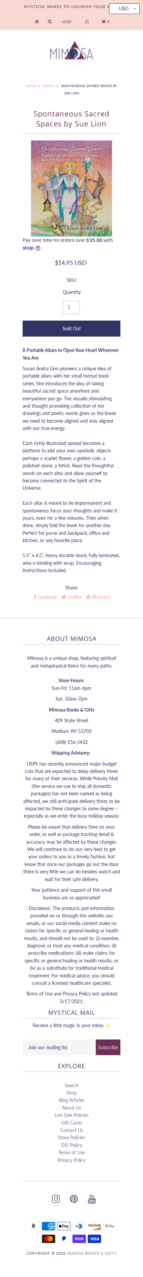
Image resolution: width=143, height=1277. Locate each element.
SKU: (72, 280)
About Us (71, 1108)
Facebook (46, 597)
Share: (71, 587)
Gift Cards (71, 1123)
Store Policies (71, 1137)
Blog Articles (71, 1100)
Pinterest (100, 597)
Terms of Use (71, 1152)
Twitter (74, 597)
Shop (71, 1093)
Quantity (72, 292)
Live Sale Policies (71, 1115)
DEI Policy (71, 1145)
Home (31, 86)
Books (48, 86)
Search (71, 1085)
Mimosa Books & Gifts (92, 1253)
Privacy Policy (71, 1160)
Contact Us (71, 1130)
